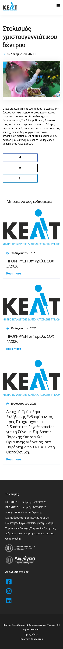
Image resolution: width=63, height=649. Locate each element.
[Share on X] (20, 168)
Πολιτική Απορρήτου (31, 639)
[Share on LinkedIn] (20, 178)
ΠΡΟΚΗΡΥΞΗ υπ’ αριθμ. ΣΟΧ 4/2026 (30, 339)
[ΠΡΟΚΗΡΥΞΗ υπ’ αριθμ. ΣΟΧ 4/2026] (31, 303)
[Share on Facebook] (20, 157)
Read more (13, 273)
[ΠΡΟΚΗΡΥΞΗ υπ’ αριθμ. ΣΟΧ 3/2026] (31, 228)
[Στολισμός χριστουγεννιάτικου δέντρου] (31, 81)
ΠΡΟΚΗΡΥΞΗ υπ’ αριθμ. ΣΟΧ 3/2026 (30, 263)
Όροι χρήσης (31, 634)
